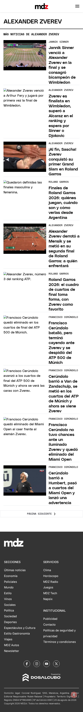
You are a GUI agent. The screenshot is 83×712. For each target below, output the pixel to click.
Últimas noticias (15, 570)
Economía (10, 576)
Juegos (48, 587)
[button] (77, 6)
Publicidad (50, 619)
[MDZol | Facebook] (27, 664)
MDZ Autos (11, 645)
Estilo (8, 593)
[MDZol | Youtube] (46, 664)
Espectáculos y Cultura (19, 628)
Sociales (10, 605)
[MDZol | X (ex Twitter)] (56, 664)
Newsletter (11, 651)
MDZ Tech (50, 593)
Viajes (8, 639)
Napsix (48, 599)
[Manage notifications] (74, 695)
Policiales (10, 582)
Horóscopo (50, 576)
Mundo (9, 587)
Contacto (49, 624)
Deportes (10, 622)
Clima (47, 570)
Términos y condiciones (59, 642)
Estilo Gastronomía (17, 633)
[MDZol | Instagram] (37, 664)
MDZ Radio (50, 582)
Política (9, 610)
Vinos (8, 599)
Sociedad (10, 616)
